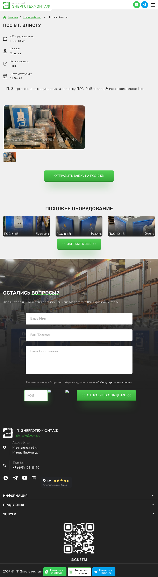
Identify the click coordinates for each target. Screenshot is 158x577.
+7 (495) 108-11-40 (26, 467)
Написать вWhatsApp (56, 572)
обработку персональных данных (114, 382)
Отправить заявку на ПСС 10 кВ (79, 176)
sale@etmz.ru (31, 435)
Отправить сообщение (106, 395)
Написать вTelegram (105, 572)
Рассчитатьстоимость (81, 572)
